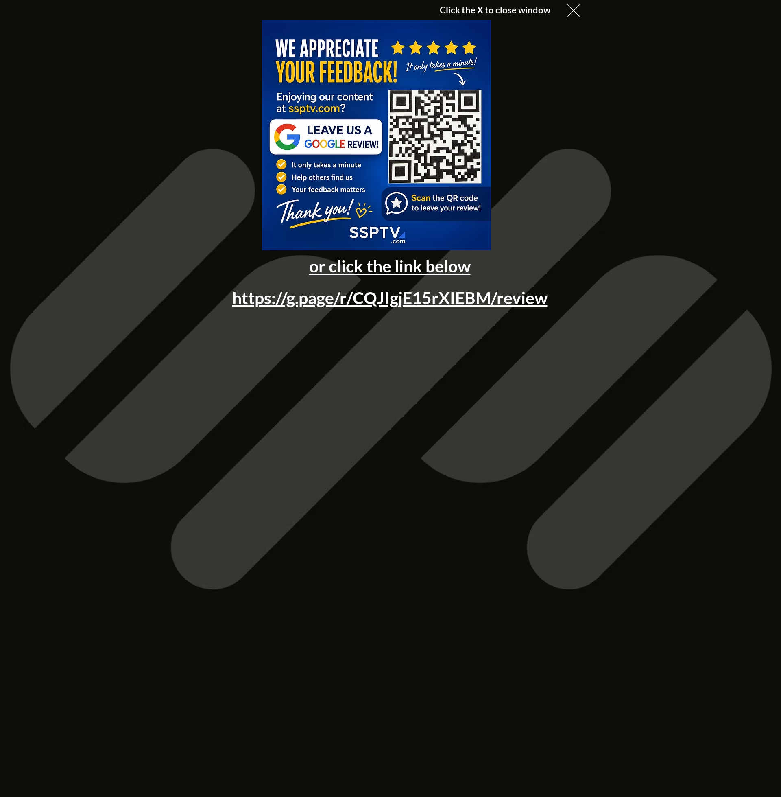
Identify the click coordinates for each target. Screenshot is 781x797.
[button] (573, 10)
